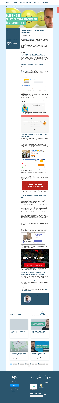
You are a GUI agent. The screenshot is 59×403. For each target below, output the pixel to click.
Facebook (14, 381)
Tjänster (15, 2)
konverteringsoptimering (30, 39)
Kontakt (38, 2)
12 (38, 363)
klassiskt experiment (37, 205)
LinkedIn (12, 381)
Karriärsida (32, 377)
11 (35, 363)
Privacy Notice (19, 394)
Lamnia (38, 378)
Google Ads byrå (47, 378)
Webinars (31, 378)
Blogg (24, 2)
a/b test (29, 285)
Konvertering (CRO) (48, 377)
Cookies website (13, 394)
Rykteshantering (47, 382)
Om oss (35, 2)
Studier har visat (24, 71)
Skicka (35, 129)
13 (41, 363)
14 (44, 363)
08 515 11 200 (14, 392)
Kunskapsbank (28, 2)
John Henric (39, 377)
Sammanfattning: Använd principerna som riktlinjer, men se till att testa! (12, 43)
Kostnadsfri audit (44, 2)
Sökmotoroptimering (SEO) (48, 380)
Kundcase (20, 2)
